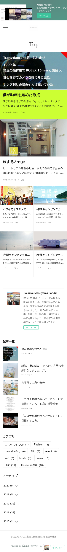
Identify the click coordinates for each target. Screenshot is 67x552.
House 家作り (32, 465)
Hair (10, 465)
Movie (25, 458)
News (42, 458)
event (51, 451)
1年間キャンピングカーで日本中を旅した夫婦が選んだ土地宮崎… (17, 261)
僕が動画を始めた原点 (21, 94)
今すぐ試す (44, 15)
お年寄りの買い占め (33, 382)
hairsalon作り (15, 451)
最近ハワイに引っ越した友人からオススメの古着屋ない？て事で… (17, 215)
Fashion (41, 444)
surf (9, 458)
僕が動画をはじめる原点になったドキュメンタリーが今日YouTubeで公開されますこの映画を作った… (33, 103)
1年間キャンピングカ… (49, 209)
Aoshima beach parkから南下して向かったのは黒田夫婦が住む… (50, 215)
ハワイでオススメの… (16, 209)
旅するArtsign (14, 161)
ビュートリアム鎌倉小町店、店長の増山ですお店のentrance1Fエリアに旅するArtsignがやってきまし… (33, 170)
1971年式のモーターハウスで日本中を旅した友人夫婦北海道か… (50, 261)
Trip (23, 112)
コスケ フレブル (17, 444)
